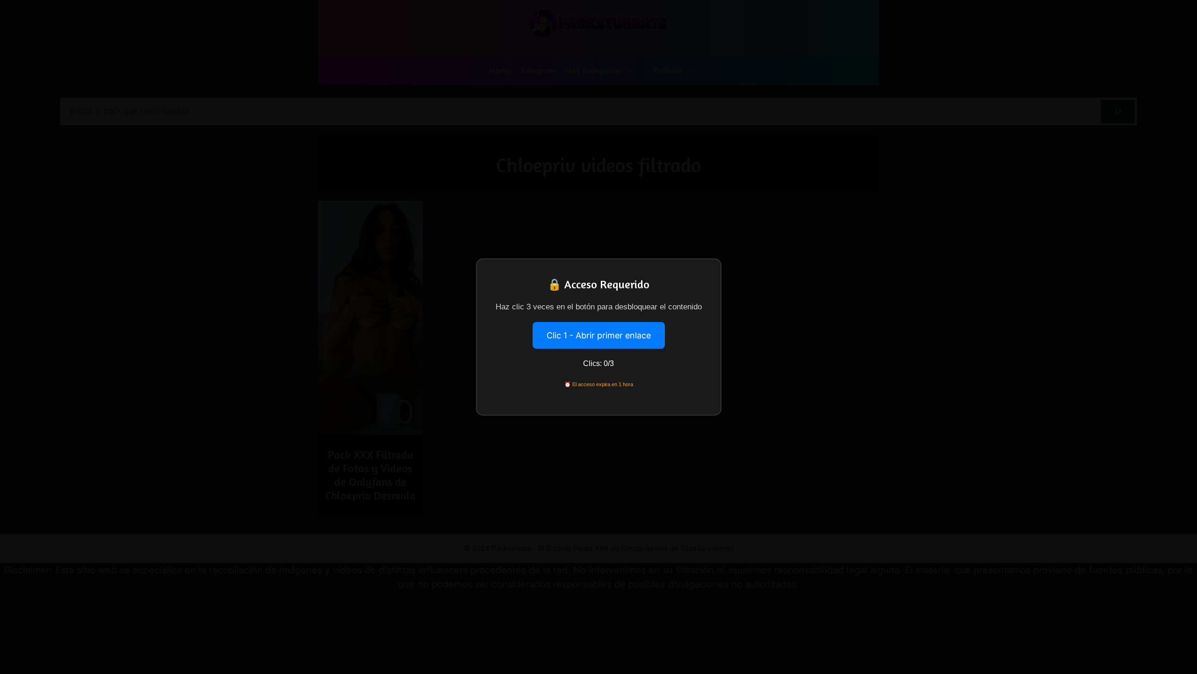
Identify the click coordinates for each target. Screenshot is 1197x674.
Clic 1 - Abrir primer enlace (599, 335)
